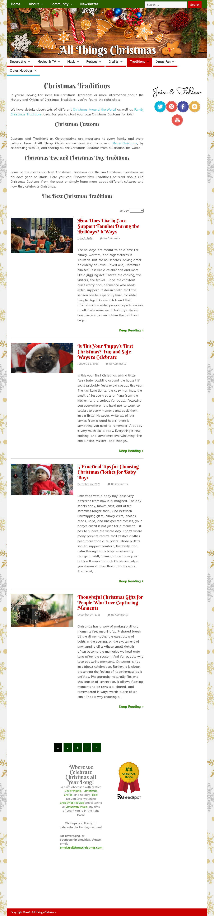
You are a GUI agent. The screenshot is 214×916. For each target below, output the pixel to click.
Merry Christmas (124, 143)
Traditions (137, 61)
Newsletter (89, 4)
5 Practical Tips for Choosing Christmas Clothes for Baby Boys (108, 472)
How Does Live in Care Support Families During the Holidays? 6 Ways (108, 226)
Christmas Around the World (94, 109)
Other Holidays (21, 70)
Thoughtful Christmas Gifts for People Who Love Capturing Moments (110, 602)
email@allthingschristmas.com (81, 847)
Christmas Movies (72, 803)
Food (94, 795)
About (34, 4)
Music (71, 61)
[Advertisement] (87, 728)
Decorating (18, 61)
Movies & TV (46, 61)
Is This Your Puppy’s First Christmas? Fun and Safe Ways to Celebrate (105, 351)
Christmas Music (77, 807)
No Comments (111, 238)
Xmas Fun (163, 61)
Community (59, 4)
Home (15, 4)
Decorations (73, 791)
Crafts (113, 61)
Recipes (91, 61)
